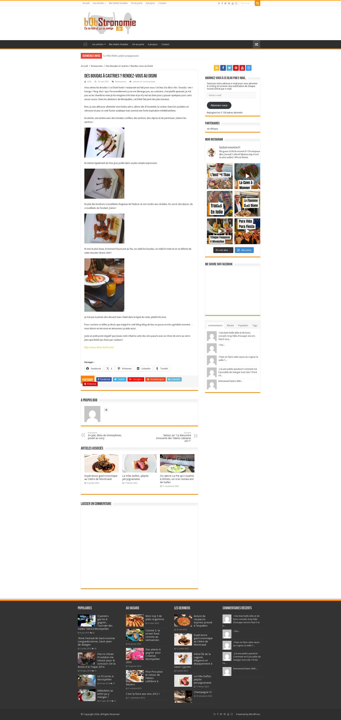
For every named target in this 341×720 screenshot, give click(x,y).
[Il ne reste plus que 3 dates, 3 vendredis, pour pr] (220, 204)
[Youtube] (232, 3)
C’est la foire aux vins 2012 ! (143, 693)
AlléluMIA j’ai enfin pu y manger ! (105, 694)
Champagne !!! (203, 692)
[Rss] (219, 3)
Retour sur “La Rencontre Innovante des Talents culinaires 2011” (173, 437)
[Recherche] (257, 3)
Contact (162, 3)
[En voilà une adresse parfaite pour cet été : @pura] (247, 231)
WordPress (254, 714)
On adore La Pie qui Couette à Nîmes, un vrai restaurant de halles (177, 479)
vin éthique (212, 128)
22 (93, 633)
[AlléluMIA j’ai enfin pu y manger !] (87, 695)
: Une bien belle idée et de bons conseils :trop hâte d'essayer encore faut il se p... (236, 335)
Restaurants (97, 66)
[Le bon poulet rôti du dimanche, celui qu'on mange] (247, 204)
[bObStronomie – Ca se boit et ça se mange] (110, 22)
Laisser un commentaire (144, 81)
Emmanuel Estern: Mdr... (230, 381)
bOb (89, 81)
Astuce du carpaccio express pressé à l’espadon (203, 620)
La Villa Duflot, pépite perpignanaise (121, 55)
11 (95, 671)
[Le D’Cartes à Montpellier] (87, 681)
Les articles (98, 3)
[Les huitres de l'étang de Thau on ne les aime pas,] (220, 176)
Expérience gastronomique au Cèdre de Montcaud (100, 477)
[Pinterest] (229, 3)
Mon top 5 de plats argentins (154, 617)
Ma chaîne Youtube (118, 3)
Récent (230, 325)
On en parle (136, 3)
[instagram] (236, 3)
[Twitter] (225, 3)
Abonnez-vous (219, 105)
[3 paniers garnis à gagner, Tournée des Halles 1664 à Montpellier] (87, 620)
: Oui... (221, 344)
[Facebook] (222, 3)
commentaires (215, 325)
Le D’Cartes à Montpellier (105, 678)
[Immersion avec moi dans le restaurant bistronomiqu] (247, 176)
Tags (254, 325)
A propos (150, 3)
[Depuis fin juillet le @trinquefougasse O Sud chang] (220, 231)
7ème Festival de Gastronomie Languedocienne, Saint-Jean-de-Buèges (96, 641)
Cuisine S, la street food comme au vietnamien (152, 635)
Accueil (86, 3)
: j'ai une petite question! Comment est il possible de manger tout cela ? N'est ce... (237, 372)
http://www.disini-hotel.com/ (99, 347)
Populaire (243, 325)
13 (95, 649)
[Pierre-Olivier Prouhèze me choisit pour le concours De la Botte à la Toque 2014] (87, 658)
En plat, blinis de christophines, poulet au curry (105, 436)
